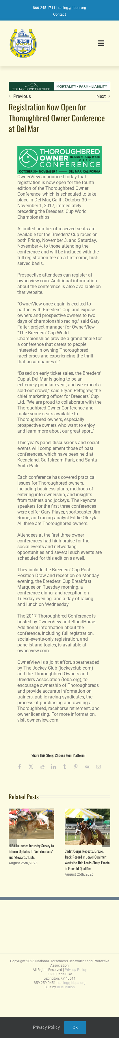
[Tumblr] (65, 766)
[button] (13, 843)
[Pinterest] (75, 766)
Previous (22, 96)
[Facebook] (19, 766)
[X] (31, 766)
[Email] (98, 766)
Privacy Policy (76, 970)
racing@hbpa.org (72, 8)
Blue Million (66, 987)
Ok (75, 1027)
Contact (59, 14)
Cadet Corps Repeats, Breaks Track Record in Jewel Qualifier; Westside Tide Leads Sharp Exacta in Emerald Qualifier (87, 859)
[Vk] (87, 766)
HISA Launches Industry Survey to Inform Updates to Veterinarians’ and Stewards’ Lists (31, 851)
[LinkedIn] (53, 766)
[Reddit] (42, 766)
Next (101, 96)
